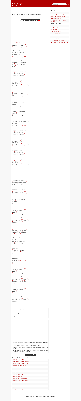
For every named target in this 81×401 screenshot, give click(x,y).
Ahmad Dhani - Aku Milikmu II (18, 374)
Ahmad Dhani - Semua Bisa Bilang (18, 359)
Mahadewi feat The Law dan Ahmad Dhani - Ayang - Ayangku (23, 385)
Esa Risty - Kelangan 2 (54, 36)
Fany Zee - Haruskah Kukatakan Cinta (57, 40)
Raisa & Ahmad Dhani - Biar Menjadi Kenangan (21, 361)
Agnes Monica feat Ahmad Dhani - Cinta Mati (20, 363)
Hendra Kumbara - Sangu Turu (56, 31)
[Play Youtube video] (30, 332)
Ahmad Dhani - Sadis (16, 372)
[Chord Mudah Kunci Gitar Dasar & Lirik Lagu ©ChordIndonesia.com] (17, 4)
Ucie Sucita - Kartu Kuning (55, 25)
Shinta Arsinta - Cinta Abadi (55, 38)
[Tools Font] (35, 20)
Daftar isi (27, 0)
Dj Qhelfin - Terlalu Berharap (56, 33)
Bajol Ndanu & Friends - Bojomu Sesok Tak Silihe (59, 42)
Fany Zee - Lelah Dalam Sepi (55, 12)
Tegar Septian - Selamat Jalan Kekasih (57, 14)
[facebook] (27, 355)
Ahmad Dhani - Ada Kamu (17, 367)
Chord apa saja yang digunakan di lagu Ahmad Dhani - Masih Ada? (25, 313)
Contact (31, 396)
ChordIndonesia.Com (44, 397)
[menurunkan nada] (22, 20)
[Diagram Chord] (33, 20)
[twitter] (33, 355)
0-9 (12, 7)
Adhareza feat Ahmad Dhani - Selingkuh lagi (20, 387)
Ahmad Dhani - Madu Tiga (17, 376)
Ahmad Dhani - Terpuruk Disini (18, 382)
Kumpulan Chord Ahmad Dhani (18, 392)
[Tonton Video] (39, 20)
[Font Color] (37, 20)
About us (27, 396)
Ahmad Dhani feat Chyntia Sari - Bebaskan (20, 378)
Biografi (44, 396)
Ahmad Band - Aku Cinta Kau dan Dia (19, 370)
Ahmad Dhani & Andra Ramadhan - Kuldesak (20, 380)
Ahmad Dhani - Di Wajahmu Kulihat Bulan (20, 389)
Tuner (23, 0)
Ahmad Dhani (18, 10)
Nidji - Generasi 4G (54, 29)
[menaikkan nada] (25, 20)
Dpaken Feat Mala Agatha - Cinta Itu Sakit (58, 16)
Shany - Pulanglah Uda (55, 27)
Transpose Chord (18, 0)
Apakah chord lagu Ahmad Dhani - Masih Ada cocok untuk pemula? (26, 316)
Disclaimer (40, 396)
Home (12, 0)
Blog (48, 396)
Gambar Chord (52, 396)
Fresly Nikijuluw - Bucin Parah (56, 18)
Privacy (35, 396)
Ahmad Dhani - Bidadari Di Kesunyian (19, 365)
